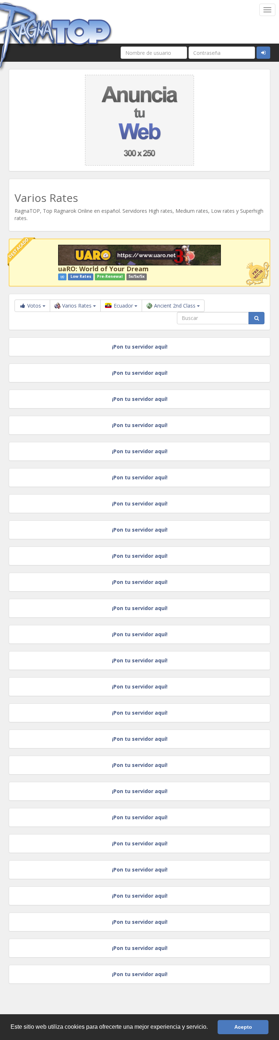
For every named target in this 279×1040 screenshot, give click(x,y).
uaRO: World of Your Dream (103, 268)
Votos (34, 305)
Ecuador (123, 305)
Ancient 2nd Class (175, 305)
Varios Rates (77, 305)
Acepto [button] (243, 1027)
